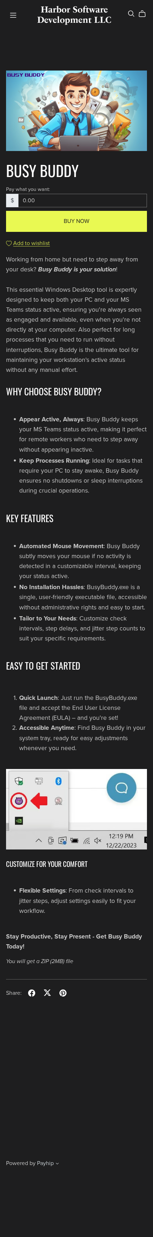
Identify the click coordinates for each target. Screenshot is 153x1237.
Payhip (45, 1163)
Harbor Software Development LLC (74, 14)
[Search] (131, 13)
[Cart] (145, 13)
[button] (57, 1164)
